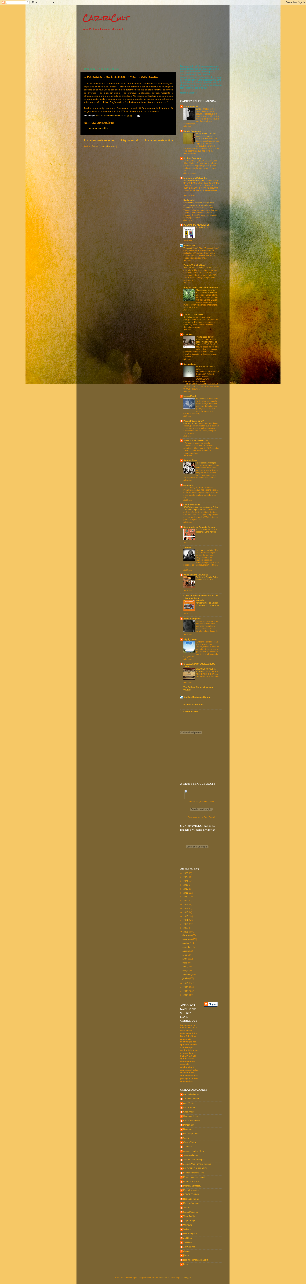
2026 (186, 873)
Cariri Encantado (191, 505)
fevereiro (186, 975)
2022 (186, 889)
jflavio (186, 1255)
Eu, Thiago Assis (191, 1134)
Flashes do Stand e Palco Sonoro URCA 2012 (207, 578)
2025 (186, 877)
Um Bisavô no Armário (193, 180)
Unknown (187, 1225)
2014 (186, 920)
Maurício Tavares (191, 1181)
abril (184, 967)
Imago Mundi (190, 396)
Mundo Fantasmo (192, 131)
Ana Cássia (188, 1103)
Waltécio (187, 1229)
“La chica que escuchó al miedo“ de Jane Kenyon (206, 530)
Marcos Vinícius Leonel (194, 1177)
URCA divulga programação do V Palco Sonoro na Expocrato (200, 508)
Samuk (186, 1207)
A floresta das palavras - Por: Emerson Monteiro (206, 291)
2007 (186, 995)
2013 (186, 924)
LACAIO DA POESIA (193, 315)
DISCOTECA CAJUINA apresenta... (205, 670)
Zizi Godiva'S (189, 1247)
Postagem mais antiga (159, 140)
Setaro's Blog (190, 460)
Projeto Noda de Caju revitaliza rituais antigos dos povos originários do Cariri (206, 341)
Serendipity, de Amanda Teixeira (199, 527)
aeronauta (188, 485)
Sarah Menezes (190, 1212)
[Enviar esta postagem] (138, 116)
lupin (185, 1264)
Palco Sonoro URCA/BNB (195, 575)
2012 (186, 928)
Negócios (187, 317)
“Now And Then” (190, 248)
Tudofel (187, 548)
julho (184, 955)
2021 (186, 893)
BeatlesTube (189, 246)
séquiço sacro (190, 639)
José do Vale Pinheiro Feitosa (197, 1164)
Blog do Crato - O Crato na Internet (200, 288)
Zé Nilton (187, 1242)
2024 (186, 881)
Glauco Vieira (189, 1142)
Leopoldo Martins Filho (193, 1173)
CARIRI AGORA (191, 712)
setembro (187, 947)
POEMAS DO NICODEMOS (196, 225)
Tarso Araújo (189, 1216)
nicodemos (164, 1278)
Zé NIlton (187, 1238)
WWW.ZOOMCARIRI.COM (195, 441)
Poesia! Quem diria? (193, 421)
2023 (186, 885)
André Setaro (189, 1107)
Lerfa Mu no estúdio (204, 550)
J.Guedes (187, 1147)
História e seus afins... (194, 704)
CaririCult (106, 18)
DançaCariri (188, 1125)
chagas (186, 1251)
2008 (186, 991)
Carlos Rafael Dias (191, 1121)
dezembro (187, 935)
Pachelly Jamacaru (192, 1186)
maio (185, 963)
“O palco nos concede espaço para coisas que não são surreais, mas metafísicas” (198, 205)
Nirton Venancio (191, 106)
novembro (187, 939)
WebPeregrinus (190, 1234)
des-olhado (201, 399)
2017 (186, 908)
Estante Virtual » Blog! (194, 265)
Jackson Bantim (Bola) (193, 1151)
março (185, 971)
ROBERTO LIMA (191, 1194)
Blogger (187, 1278)
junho (185, 959)
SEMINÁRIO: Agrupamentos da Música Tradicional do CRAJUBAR (207, 603)
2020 (186, 897)
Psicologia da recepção (206, 463)
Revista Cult (189, 200)
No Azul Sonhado (192, 158)
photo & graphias (191, 619)
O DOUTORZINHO (191, 423)
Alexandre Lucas (191, 1094)
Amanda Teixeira (191, 1099)
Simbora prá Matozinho (195, 178)
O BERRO (188, 334)
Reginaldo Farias (191, 1199)
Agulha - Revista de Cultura (196, 697)
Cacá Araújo (188, 1112)
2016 (186, 912)
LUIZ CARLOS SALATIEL (195, 1168)
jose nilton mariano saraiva (195, 1260)
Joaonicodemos (190, 1155)
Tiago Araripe (189, 1221)
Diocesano (188, 1129)
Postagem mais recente (99, 140)
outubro (186, 943)
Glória (186, 1138)
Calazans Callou (190, 1116)
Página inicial (129, 140)
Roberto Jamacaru (191, 1203)
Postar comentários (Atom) (104, 146)
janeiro (185, 978)
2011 (186, 932)
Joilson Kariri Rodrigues (194, 1160)
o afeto (199, 109)
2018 (186, 904)
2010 (186, 983)
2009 (186, 987)
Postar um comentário (98, 128)
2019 (186, 901)
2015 (186, 916)
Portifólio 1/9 (201, 227)
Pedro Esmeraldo (191, 1190)
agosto (185, 951)
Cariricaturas (189, 364)
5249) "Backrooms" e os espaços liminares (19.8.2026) (206, 136)
